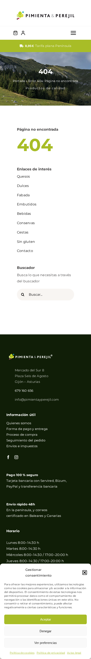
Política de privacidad (51, 652)
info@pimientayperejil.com (37, 399)
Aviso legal (74, 652)
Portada (19, 81)
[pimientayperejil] (45, 8)
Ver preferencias (45, 643)
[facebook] (8, 457)
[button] (85, 572)
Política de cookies (22, 652)
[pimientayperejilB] (30, 355)
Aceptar (45, 619)
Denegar (45, 631)
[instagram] (16, 457)
